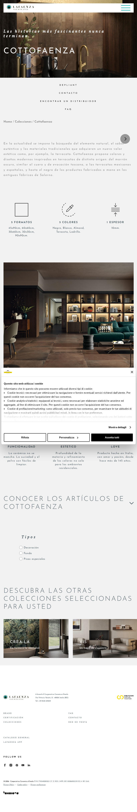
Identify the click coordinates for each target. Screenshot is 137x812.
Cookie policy (22, 785)
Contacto (68, 93)
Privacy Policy (9, 785)
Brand (8, 713)
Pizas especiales (34, 559)
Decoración (31, 547)
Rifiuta (25, 437)
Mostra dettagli (117, 427)
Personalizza (66, 437)
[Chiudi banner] (132, 372)
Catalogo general (17, 738)
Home (8, 121)
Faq (68, 109)
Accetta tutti (112, 437)
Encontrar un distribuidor (68, 101)
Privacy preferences (38, 785)
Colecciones (23, 121)
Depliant (68, 85)
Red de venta (77, 722)
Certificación (13, 718)
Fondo (28, 553)
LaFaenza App (13, 742)
